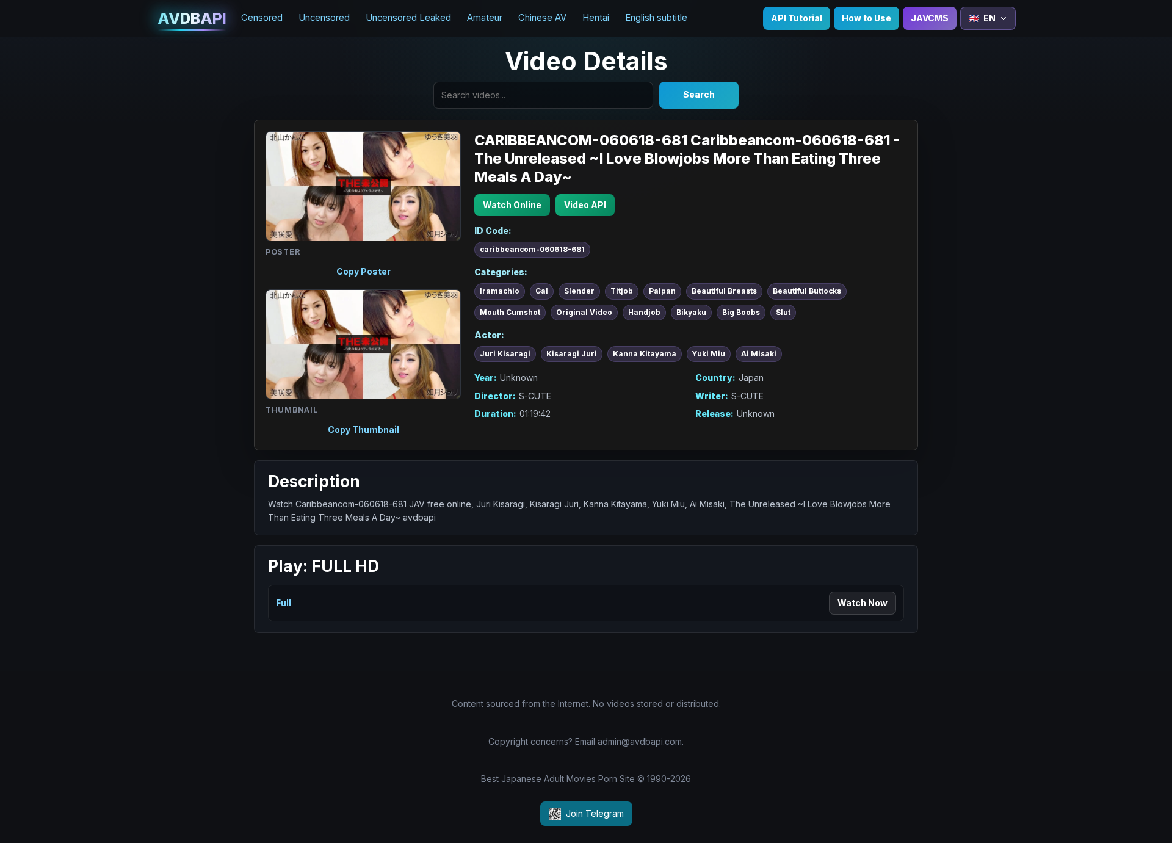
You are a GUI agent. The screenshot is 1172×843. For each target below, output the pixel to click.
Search (699, 94)
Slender (579, 291)
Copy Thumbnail (363, 429)
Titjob (621, 291)
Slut (783, 312)
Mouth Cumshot (510, 312)
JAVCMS (930, 18)
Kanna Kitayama (644, 354)
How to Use (866, 18)
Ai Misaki (758, 354)
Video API (585, 205)
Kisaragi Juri (571, 354)
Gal (541, 291)
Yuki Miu (708, 354)
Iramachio (499, 291)
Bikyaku (691, 312)
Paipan (662, 291)
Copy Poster (363, 271)
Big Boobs (741, 312)
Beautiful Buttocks (807, 291)
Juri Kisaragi (505, 354)
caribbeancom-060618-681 (532, 249)
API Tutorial (796, 18)
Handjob (644, 312)
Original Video (584, 312)
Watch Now (862, 603)
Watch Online (512, 205)
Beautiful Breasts (724, 291)
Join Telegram (595, 813)
